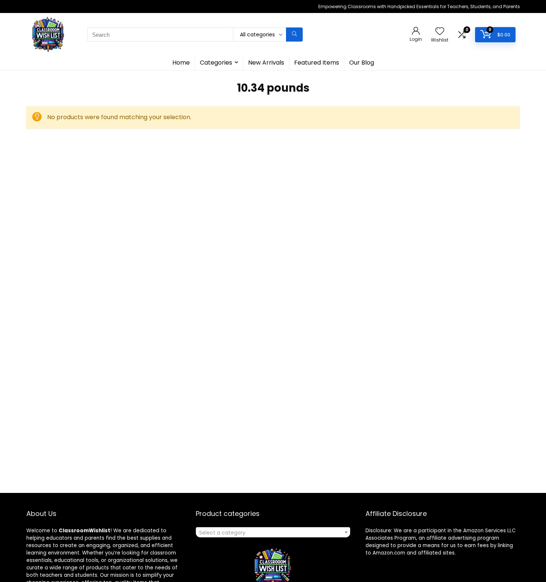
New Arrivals (266, 62)
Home (181, 62)
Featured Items (316, 62)
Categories (216, 62)
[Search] (294, 34)
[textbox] (273, 532)
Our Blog (361, 62)
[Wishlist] (439, 32)
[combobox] (273, 532)
